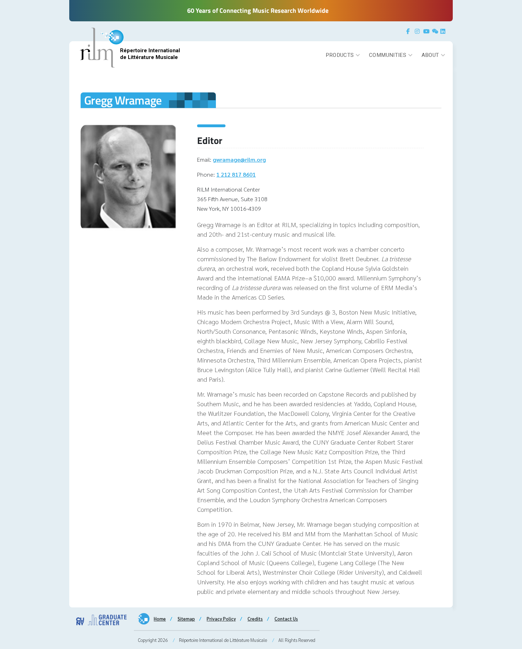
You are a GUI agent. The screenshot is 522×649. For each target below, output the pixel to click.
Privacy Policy (221, 619)
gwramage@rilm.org (239, 159)
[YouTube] (426, 31)
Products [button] (340, 55)
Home (160, 619)
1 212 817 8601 (236, 174)
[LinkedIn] (443, 31)
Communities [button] (387, 55)
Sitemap (186, 619)
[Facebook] (409, 31)
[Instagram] (418, 31)
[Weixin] (435, 31)
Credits (255, 619)
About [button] (430, 55)
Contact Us (286, 619)
